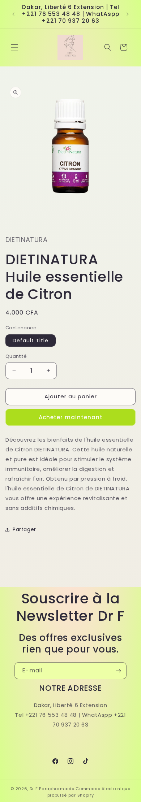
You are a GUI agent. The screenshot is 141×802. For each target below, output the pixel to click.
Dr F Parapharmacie (52, 789)
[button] (14, 47)
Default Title (30, 340)
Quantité (16, 356)
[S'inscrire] (118, 670)
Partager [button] (24, 529)
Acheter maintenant (71, 417)
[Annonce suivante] (128, 14)
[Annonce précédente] (13, 14)
